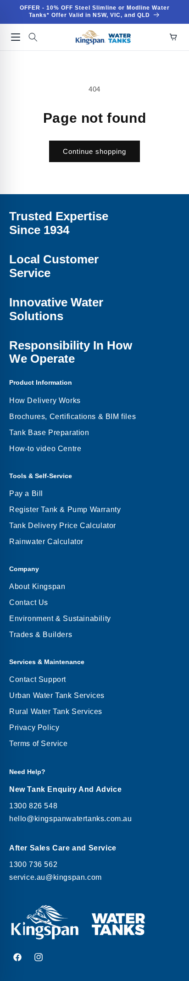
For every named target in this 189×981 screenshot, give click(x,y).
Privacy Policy (34, 727)
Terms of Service (38, 743)
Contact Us (28, 602)
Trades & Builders (40, 634)
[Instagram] (38, 957)
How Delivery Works (45, 400)
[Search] (33, 37)
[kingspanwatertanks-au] (103, 37)
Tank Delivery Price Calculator (62, 525)
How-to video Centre (45, 448)
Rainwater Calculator (46, 541)
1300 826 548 (33, 806)
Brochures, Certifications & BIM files (72, 416)
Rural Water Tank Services (55, 711)
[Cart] (173, 37)
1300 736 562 (33, 864)
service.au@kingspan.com (55, 877)
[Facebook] (17, 957)
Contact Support (37, 679)
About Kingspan (37, 586)
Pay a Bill (26, 493)
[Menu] (15, 37)
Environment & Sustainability (60, 618)
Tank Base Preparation (49, 432)
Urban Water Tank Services (57, 695)
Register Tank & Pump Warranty (65, 509)
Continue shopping (94, 151)
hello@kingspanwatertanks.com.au (70, 819)
